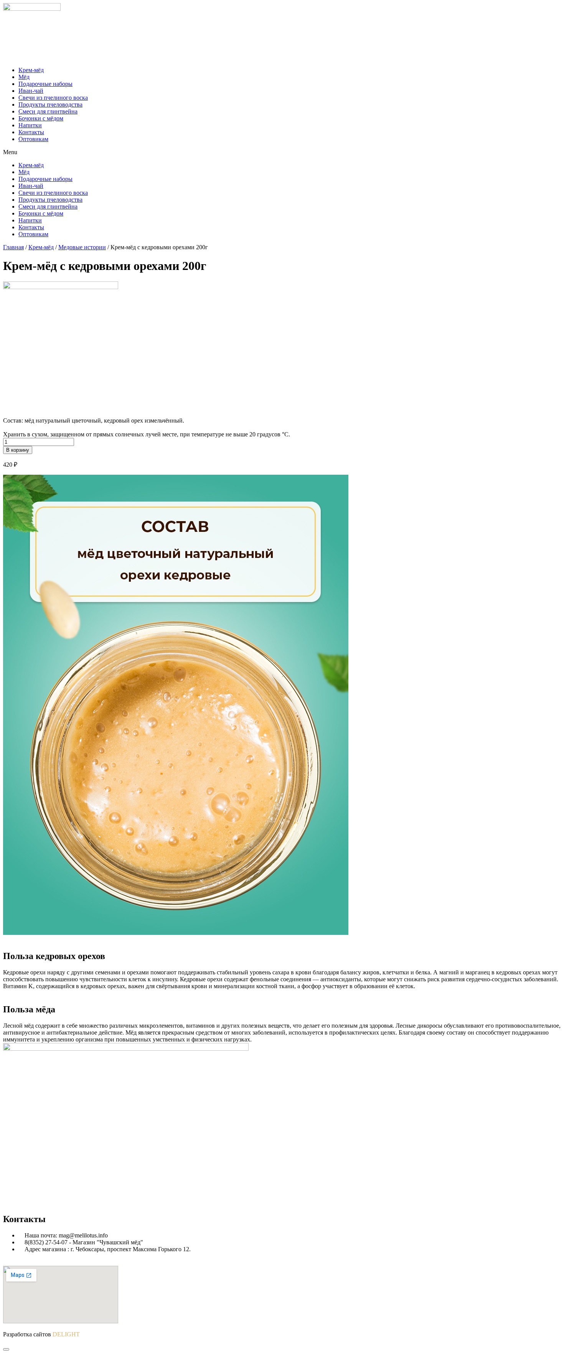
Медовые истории (82, 247)
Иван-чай (30, 90)
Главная (13, 247)
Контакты (31, 132)
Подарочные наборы (45, 84)
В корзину (17, 450)
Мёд (24, 77)
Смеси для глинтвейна (48, 111)
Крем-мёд (31, 70)
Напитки (30, 125)
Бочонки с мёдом (40, 118)
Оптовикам (33, 139)
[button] (282, 152)
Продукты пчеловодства (50, 104)
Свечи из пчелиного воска (53, 97)
